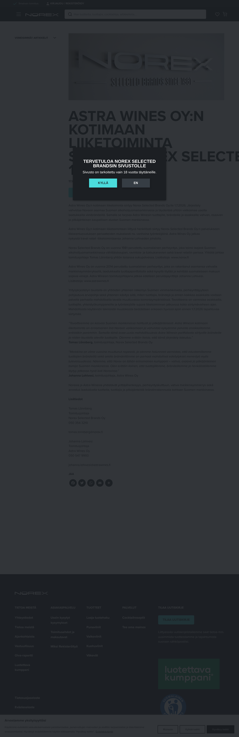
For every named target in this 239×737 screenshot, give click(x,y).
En (136, 183)
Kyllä (103, 183)
